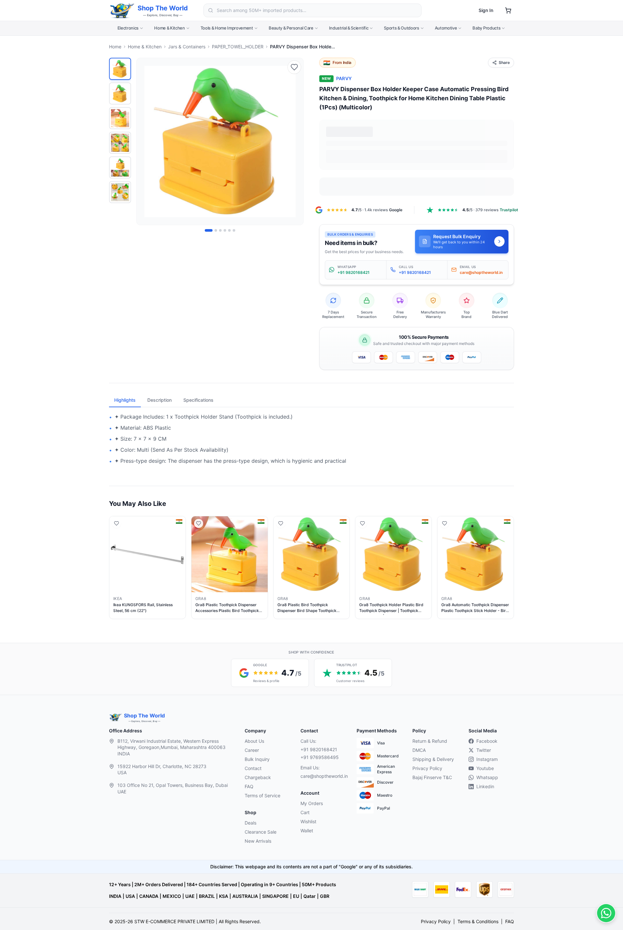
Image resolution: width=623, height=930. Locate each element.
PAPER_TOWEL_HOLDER (237, 46)
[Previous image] (145, 141)
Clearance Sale (260, 832)
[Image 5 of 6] (229, 230)
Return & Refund (429, 741)
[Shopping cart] (508, 10)
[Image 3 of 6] (220, 230)
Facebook (486, 741)
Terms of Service (262, 795)
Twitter (483, 750)
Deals (250, 823)
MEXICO (172, 896)
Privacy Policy (427, 768)
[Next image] (295, 141)
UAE (190, 896)
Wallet (306, 830)
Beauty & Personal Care (291, 28)
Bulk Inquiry (257, 759)
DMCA (419, 750)
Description (159, 400)
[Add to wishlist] (294, 67)
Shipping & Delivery (433, 759)
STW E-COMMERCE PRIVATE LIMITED (174, 921)
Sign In (486, 10)
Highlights (125, 400)
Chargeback (258, 777)
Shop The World (163, 8)
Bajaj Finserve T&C (432, 777)
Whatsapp (487, 777)
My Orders (311, 803)
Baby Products (486, 28)
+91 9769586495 (319, 757)
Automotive (446, 28)
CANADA (148, 896)
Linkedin (485, 786)
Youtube (485, 768)
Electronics (128, 28)
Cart (305, 812)
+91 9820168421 (318, 749)
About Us (254, 741)
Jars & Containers (186, 46)
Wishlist (308, 821)
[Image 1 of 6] (209, 230)
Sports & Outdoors (401, 28)
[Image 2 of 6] (215, 230)
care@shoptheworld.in (323, 776)
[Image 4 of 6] (225, 230)
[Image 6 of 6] (234, 230)
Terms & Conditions (478, 921)
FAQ (249, 786)
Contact (253, 768)
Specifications (198, 400)
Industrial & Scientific (349, 28)
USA (130, 896)
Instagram (487, 759)
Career (252, 750)
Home (115, 46)
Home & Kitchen (169, 28)
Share (504, 62)
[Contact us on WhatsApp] (606, 913)
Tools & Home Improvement (227, 28)
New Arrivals (258, 841)
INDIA (115, 896)
